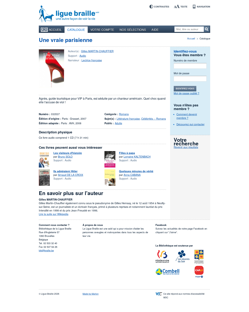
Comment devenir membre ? (186, 116)
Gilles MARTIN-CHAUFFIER (97, 51)
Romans (124, 114)
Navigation (203, 6)
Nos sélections (133, 29)
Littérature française (128, 118)
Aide (154, 29)
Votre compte (102, 29)
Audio (82, 55)
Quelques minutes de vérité (136, 171)
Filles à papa (127, 153)
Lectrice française (91, 60)
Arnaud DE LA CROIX (70, 175)
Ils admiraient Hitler (65, 171)
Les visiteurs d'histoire (67, 153)
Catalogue (76, 29)
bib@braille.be (46, 250)
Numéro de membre (185, 60)
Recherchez (206, 29)
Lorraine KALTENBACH (137, 156)
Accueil (55, 29)
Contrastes (161, 6)
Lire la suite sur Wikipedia (53, 214)
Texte (183, 6)
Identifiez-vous (185, 88)
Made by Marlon (91, 293)
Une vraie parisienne (65, 40)
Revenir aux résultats (186, 147)
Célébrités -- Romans (153, 118)
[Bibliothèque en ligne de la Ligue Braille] (69, 14)
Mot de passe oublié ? (186, 93)
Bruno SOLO (65, 156)
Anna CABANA (132, 175)
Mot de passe (181, 73)
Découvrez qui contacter (190, 124)
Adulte (118, 123)
